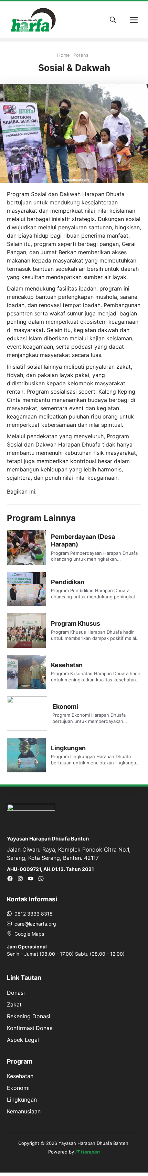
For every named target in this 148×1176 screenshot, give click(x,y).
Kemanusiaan (24, 1111)
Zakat (14, 1004)
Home (63, 55)
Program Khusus (75, 623)
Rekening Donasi (28, 1016)
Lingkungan (68, 748)
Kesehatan (67, 665)
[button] (113, 20)
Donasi (16, 992)
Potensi (81, 55)
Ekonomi (65, 706)
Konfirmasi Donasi (30, 1028)
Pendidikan (67, 582)
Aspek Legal (23, 1039)
